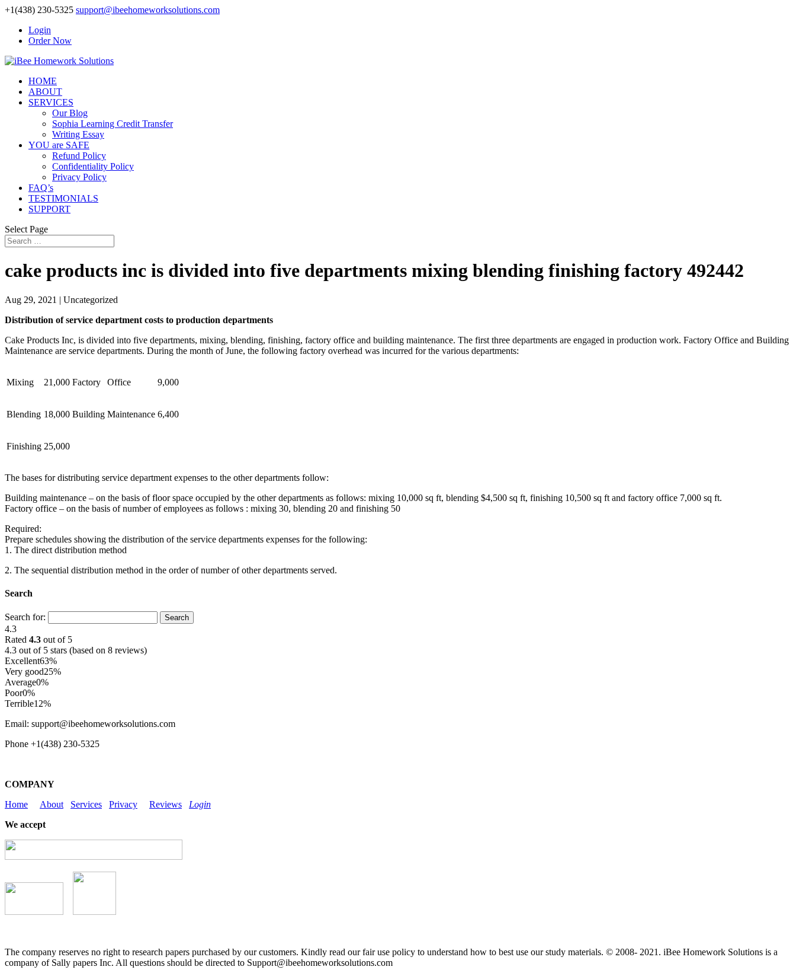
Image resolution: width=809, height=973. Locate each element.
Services (86, 804)
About (51, 804)
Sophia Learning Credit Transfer (112, 124)
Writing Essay (78, 134)
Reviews (165, 804)
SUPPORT (49, 209)
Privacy (123, 804)
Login (39, 30)
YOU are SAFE (58, 145)
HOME (42, 81)
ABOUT (45, 92)
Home (16, 804)
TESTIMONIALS (63, 198)
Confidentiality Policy (93, 166)
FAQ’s (40, 188)
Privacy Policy (79, 177)
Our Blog (70, 113)
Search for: (25, 617)
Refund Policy (79, 156)
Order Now (50, 41)
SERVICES (50, 102)
